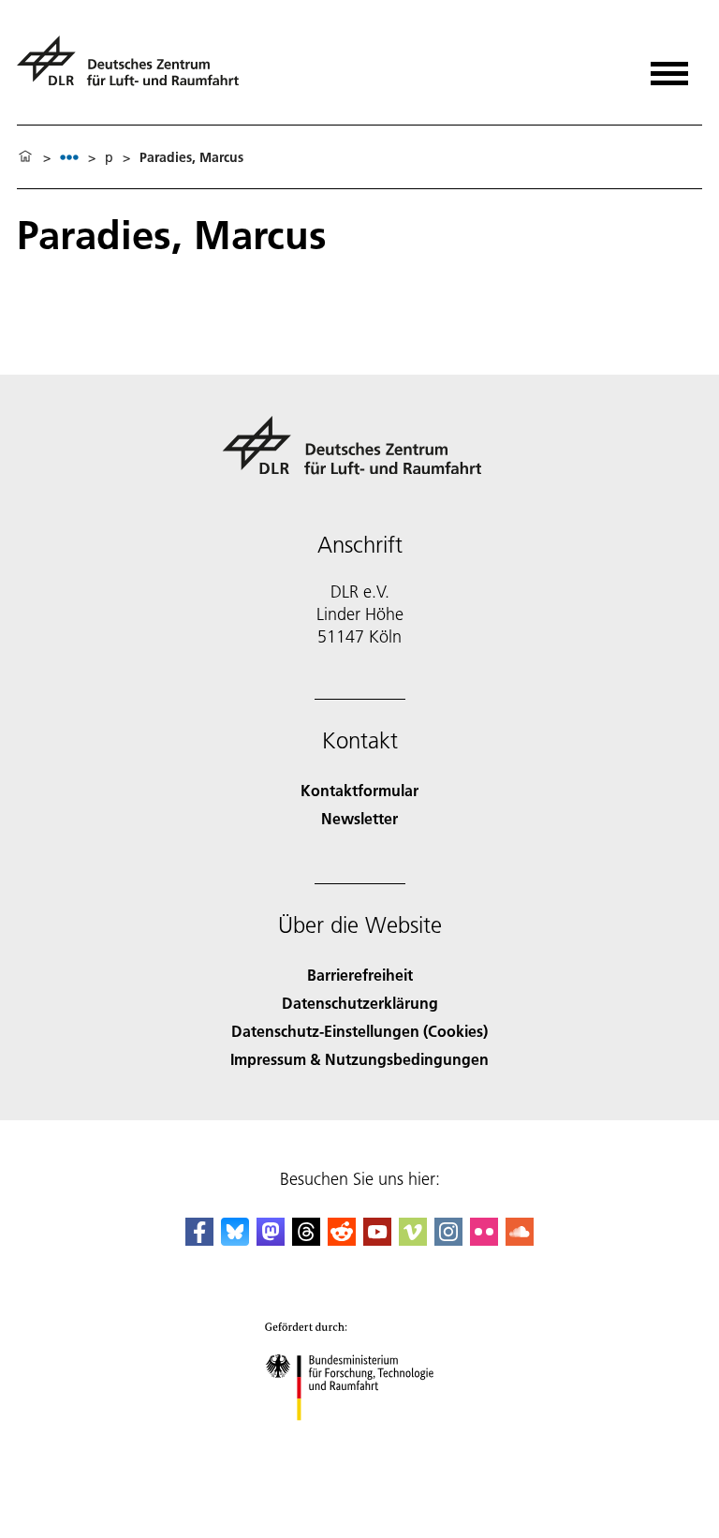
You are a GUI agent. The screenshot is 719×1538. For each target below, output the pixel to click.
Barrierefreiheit (360, 974)
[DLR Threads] (306, 1239)
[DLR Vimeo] (413, 1239)
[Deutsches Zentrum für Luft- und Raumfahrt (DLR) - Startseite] (135, 69)
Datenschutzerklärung (360, 1003)
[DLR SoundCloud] (520, 1239)
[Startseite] (25, 157)
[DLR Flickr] (484, 1239)
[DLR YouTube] (377, 1239)
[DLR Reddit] (342, 1239)
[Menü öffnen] (669, 67)
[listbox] (69, 157)
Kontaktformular (359, 790)
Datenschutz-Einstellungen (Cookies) (359, 1031)
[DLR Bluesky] (235, 1239)
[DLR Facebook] (199, 1239)
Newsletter (359, 818)
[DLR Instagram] (448, 1239)
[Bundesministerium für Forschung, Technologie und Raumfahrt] (360, 1439)
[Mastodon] (271, 1239)
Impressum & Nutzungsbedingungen (359, 1059)
